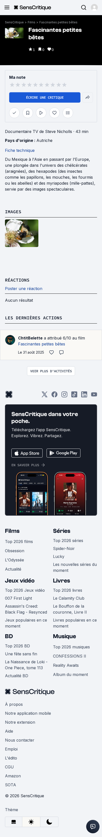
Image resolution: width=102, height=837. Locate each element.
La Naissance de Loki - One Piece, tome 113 (26, 664)
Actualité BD (16, 675)
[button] (94, 7)
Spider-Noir (64, 548)
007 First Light (18, 598)
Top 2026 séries (68, 540)
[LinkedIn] (84, 396)
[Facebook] (54, 396)
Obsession (14, 550)
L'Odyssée (14, 559)
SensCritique (14, 22)
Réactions (17, 280)
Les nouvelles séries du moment (75, 567)
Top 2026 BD (17, 645)
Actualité (13, 569)
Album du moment (70, 674)
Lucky (58, 556)
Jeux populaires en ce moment (26, 623)
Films (31, 22)
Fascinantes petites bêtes (58, 22)
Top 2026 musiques (71, 646)
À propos (14, 704)
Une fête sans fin (21, 653)
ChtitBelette (30, 337)
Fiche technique (20, 150)
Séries (61, 531)
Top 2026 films (19, 541)
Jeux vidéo (20, 580)
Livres (61, 580)
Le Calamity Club (68, 598)
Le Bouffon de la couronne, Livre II (70, 609)
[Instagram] (64, 396)
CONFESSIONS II (69, 656)
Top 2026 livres (67, 590)
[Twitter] (45, 396)
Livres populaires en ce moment (75, 623)
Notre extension (20, 722)
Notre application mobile (28, 713)
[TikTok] (74, 396)
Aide (9, 731)
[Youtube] (94, 396)
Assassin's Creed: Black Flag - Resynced (26, 609)
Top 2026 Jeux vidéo (25, 590)
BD (9, 636)
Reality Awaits (66, 665)
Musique (64, 636)
